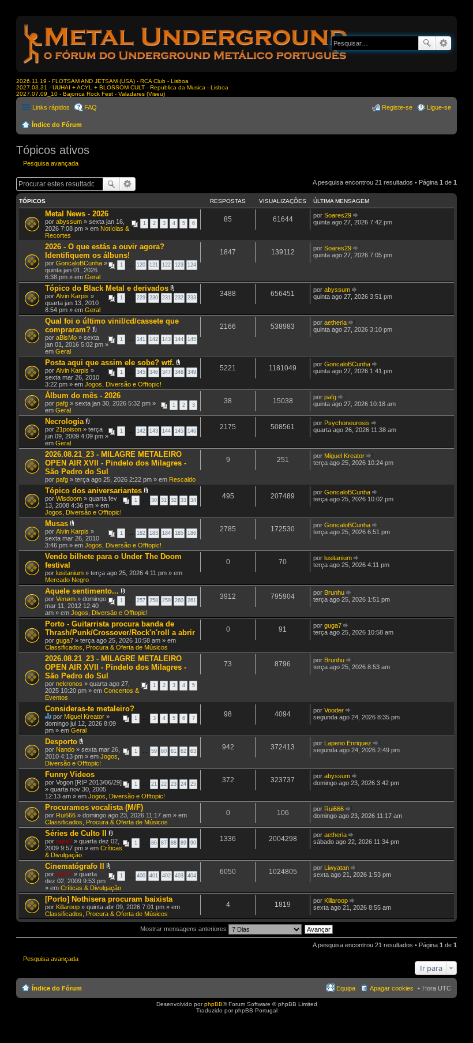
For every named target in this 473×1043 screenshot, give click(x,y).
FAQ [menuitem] (90, 107)
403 (179, 876)
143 (166, 339)
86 (154, 843)
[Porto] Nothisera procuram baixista (108, 899)
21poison (68, 429)
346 (153, 372)
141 (141, 339)
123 (179, 265)
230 (153, 298)
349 (191, 372)
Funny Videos (70, 774)
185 (179, 533)
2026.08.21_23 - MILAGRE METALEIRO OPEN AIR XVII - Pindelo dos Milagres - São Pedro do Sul (115, 463)
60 (164, 751)
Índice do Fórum (57, 124)
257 (141, 600)
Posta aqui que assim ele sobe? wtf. (109, 362)
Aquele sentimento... (82, 591)
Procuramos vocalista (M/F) (94, 807)
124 (191, 265)
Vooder (334, 710)
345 (141, 372)
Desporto (61, 741)
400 (141, 876)
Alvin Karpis (72, 295)
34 (193, 500)
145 (191, 339)
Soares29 (337, 215)
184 (166, 533)
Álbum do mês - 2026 (83, 395)
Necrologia (64, 421)
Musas (56, 523)
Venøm (66, 598)
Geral (92, 276)
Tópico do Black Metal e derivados (106, 288)
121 (153, 265)
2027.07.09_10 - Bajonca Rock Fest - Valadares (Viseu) (90, 94)
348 (179, 372)
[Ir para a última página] (356, 215)
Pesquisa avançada (443, 43)
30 (154, 500)
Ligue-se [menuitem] (439, 107)
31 (164, 500)
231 (166, 298)
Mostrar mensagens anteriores (184, 928)
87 (164, 843)
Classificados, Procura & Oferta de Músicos (106, 647)
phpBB (213, 1004)
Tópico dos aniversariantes (93, 490)
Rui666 (66, 815)
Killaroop (68, 906)
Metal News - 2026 (76, 213)
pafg (62, 403)
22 (164, 784)
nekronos (69, 683)
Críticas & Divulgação (91, 887)
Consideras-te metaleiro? (89, 708)
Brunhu (334, 592)
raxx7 (64, 841)
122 (166, 265)
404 (191, 876)
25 (193, 784)
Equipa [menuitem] (345, 988)
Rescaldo (182, 479)
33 (183, 500)
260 (179, 600)
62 (183, 751)
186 (191, 533)
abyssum (69, 221)
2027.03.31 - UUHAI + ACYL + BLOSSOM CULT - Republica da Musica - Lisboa (122, 87)
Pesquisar (427, 43)
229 (141, 298)
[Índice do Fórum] (186, 66)
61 (174, 751)
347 (166, 372)
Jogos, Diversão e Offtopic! (123, 384)
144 (179, 339)
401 (153, 876)
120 (141, 265)
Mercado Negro (67, 579)
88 (174, 843)
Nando (65, 749)
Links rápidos (51, 107)
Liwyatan (336, 867)
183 (153, 533)
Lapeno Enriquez (347, 743)
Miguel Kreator (344, 455)
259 (166, 600)
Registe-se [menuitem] (397, 107)
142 (153, 339)
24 (183, 784)
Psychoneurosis (347, 422)
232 (179, 298)
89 (183, 843)
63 (193, 751)
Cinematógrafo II (74, 866)
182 (141, 533)
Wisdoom (69, 498)
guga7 (64, 640)
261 (191, 600)
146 (191, 431)
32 (174, 500)
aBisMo (66, 337)
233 (191, 298)
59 (154, 751)
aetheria (335, 322)
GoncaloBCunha (79, 263)
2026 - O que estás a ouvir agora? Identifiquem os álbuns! (104, 251)
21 (154, 784)
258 (153, 600)
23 (174, 784)
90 (193, 843)
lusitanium (70, 572)
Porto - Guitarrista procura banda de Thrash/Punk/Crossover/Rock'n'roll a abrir (120, 628)
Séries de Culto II (76, 833)
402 (166, 876)
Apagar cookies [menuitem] (392, 988)
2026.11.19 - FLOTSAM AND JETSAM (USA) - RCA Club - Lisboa (102, 81)
